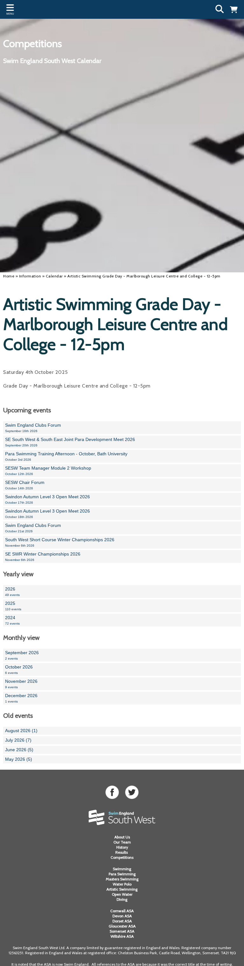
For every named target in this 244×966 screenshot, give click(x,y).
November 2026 (21, 684)
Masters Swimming (122, 879)
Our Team (122, 842)
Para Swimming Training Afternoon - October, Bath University (66, 456)
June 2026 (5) (19, 749)
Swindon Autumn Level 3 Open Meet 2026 (47, 499)
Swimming (122, 868)
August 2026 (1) (21, 730)
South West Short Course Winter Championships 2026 (59, 542)
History (122, 847)
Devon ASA (122, 916)
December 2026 (21, 698)
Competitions (122, 857)
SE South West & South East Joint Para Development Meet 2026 (70, 442)
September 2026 (22, 655)
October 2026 (19, 669)
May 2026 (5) (18, 759)
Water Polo (122, 884)
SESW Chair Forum (24, 485)
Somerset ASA (122, 931)
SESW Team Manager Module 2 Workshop (48, 471)
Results (122, 852)
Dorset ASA (122, 921)
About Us (122, 837)
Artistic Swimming (122, 889)
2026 (12, 591)
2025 (13, 606)
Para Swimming (122, 874)
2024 (12, 620)
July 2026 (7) (18, 740)
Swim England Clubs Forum (33, 428)
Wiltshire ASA (122, 936)
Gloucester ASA (122, 926)
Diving (122, 899)
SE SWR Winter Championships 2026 (42, 556)
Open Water (122, 894)
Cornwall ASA (122, 910)
